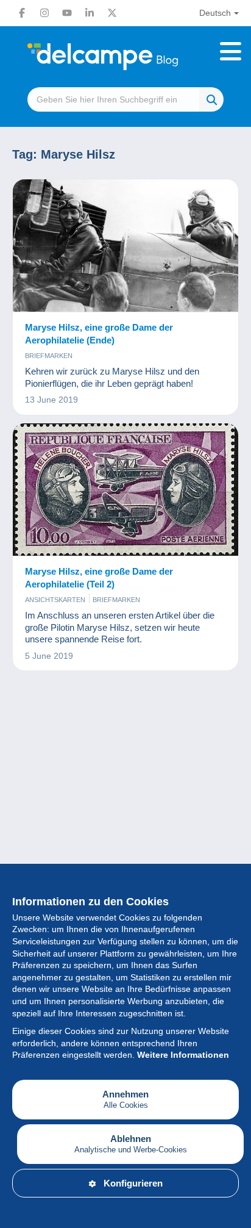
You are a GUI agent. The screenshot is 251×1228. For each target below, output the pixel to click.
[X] (112, 13)
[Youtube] (67, 13)
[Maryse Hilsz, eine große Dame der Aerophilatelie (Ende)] (125, 245)
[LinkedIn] (89, 13)
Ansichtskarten (55, 599)
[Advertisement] (125, 833)
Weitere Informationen (183, 1055)
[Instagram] (44, 13)
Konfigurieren (133, 1183)
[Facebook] (22, 13)
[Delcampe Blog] (125, 56)
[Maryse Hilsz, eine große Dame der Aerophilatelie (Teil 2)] (125, 489)
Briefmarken (48, 355)
